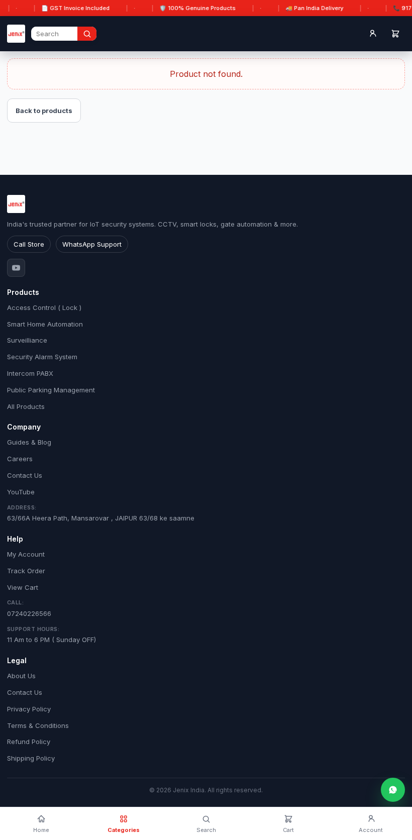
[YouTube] (16, 268)
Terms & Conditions (38, 725)
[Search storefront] (86, 34)
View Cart (22, 587)
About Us (21, 676)
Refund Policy (28, 742)
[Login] (372, 33)
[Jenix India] (16, 34)
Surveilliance (27, 340)
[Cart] (395, 33)
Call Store (29, 244)
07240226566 (29, 608)
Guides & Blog (29, 442)
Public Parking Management (51, 390)
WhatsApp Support (92, 244)
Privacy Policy (29, 709)
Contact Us (24, 475)
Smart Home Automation (45, 324)
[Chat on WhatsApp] (393, 790)
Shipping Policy (31, 758)
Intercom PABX (30, 373)
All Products (26, 406)
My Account (26, 554)
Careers (20, 459)
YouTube (21, 492)
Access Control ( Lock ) (44, 307)
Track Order (26, 571)
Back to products (44, 111)
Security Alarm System (42, 357)
